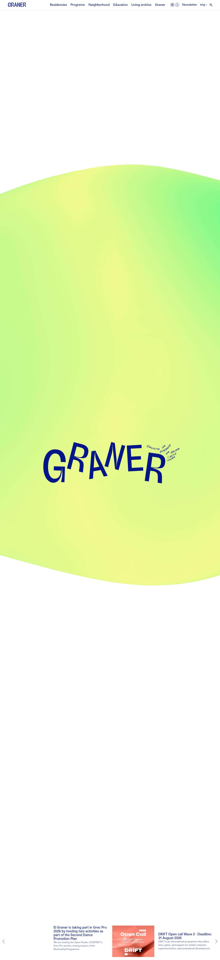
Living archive (141, 5)
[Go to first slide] (216, 941)
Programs (78, 5)
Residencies (58, 5)
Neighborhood (99, 5)
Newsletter (189, 5)
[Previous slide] (3, 941)
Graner (160, 5)
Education (120, 5)
